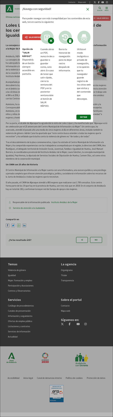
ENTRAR (83, 117)
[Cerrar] (88, 9)
